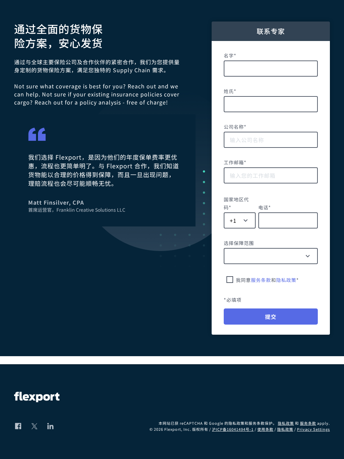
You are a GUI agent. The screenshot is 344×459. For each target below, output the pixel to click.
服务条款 (261, 280)
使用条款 (265, 429)
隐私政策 (286, 280)
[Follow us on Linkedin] (50, 426)
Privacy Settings (313, 429)
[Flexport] (36, 398)
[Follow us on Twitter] (34, 426)
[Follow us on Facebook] (18, 426)
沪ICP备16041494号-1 (233, 429)
